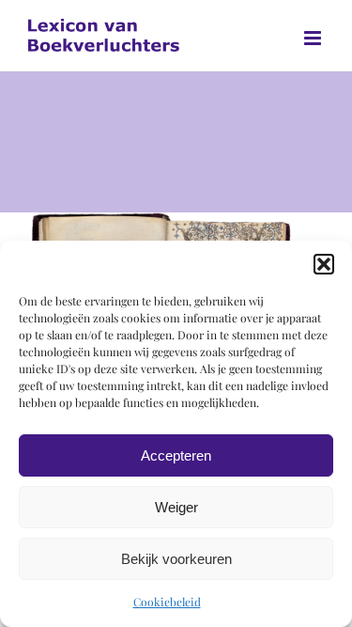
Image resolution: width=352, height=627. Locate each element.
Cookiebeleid (167, 601)
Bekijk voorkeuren (176, 559)
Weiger (176, 507)
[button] (323, 264)
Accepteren (176, 455)
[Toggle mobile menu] (314, 38)
